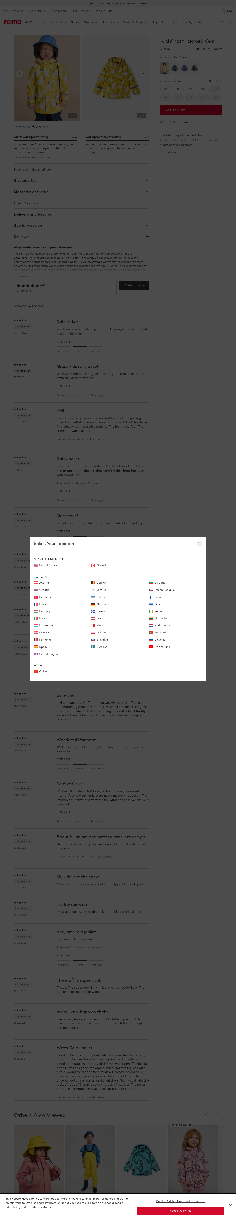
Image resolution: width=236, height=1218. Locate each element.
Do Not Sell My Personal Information (180, 1201)
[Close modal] (199, 543)
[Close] (230, 1205)
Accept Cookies (180, 1210)
